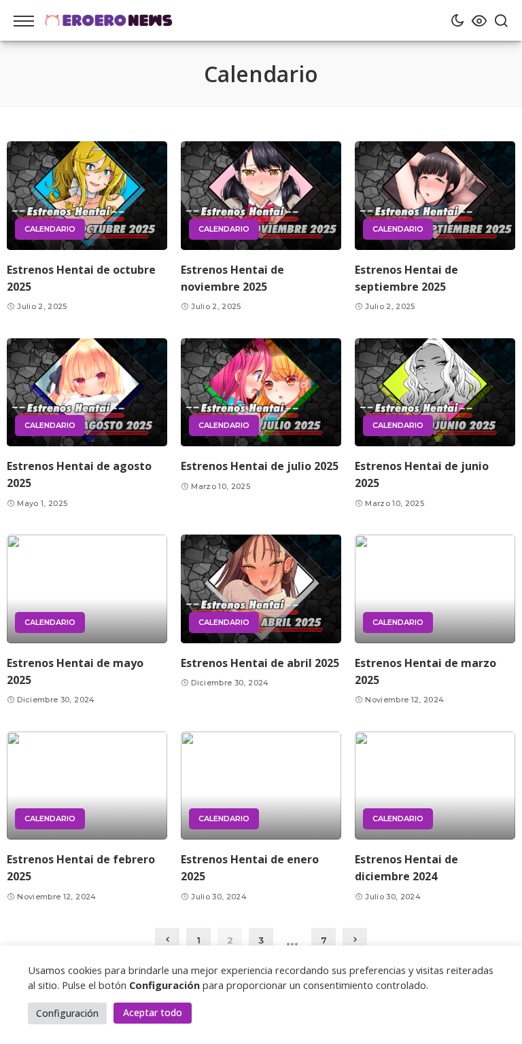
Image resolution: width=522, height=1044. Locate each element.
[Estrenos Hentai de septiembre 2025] (435, 195)
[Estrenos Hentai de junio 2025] (435, 392)
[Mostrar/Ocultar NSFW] (476, 20)
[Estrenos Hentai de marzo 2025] (435, 589)
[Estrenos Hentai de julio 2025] (261, 392)
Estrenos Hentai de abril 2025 (260, 662)
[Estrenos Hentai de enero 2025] (261, 786)
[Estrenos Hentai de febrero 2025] (87, 786)
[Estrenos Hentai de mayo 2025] (87, 589)
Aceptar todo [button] (152, 1012)
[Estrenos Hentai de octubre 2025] (87, 195)
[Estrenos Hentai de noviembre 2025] (261, 195)
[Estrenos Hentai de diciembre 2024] (435, 786)
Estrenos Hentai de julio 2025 (259, 465)
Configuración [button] (67, 1013)
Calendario (49, 229)
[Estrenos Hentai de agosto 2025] (87, 392)
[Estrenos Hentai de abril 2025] (261, 589)
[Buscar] (497, 20)
